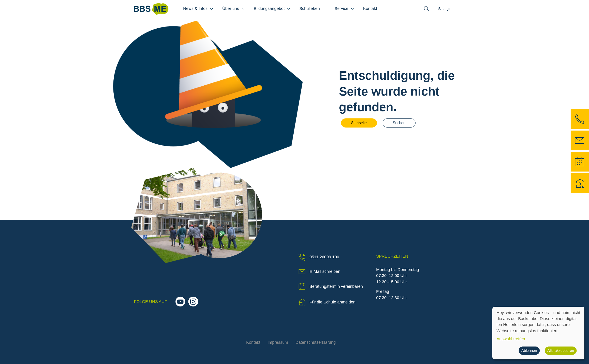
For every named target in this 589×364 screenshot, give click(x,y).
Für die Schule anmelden (332, 302)
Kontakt (370, 8)
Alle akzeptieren (560, 351)
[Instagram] (193, 301)
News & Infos (195, 8)
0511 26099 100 (324, 257)
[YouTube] (180, 301)
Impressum (278, 342)
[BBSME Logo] (151, 9)
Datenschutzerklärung (315, 342)
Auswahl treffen (511, 339)
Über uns (230, 8)
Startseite (359, 123)
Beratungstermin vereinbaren (336, 286)
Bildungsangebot (269, 8)
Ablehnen (529, 351)
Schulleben (309, 8)
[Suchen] (426, 8)
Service (341, 8)
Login (446, 8)
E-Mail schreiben (324, 271)
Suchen (399, 123)
